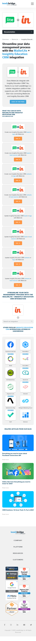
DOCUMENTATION (7, 116)
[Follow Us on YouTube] (24, 625)
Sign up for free (18, 102)
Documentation (9, 32)
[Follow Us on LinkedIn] (17, 625)
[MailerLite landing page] (10, 20)
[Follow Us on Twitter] (31, 625)
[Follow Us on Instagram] (11, 625)
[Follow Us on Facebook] (4, 625)
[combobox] (18, 321)
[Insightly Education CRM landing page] (26, 20)
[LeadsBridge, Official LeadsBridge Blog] (9, 4)
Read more (5, 460)
